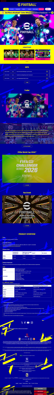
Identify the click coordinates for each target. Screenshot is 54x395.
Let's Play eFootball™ (27, 146)
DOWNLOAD (41, 9)
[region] (27, 391)
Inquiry (20, 383)
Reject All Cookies (40, 391)
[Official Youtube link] (28, 322)
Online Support (35, 9)
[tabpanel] (27, 105)
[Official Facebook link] (25, 323)
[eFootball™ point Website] (48, 9)
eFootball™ (27, 4)
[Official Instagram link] (32, 323)
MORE (27, 82)
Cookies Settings (34, 383)
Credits (27, 381)
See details (27, 185)
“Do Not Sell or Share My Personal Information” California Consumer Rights (15, 328)
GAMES (17, 383)
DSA (29, 383)
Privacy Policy (25, 383)
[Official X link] (22, 323)
